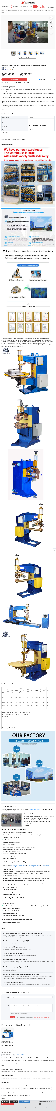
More (2, 1098)
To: (8, 1001)
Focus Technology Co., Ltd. (17, 1107)
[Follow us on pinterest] (53, 1101)
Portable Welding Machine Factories (11, 1088)
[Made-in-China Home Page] (28, 2)
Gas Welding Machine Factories (28, 1085)
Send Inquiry (14, 79)
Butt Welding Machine (20, 1057)
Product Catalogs (22, 1054)
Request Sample (28, 82)
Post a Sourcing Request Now (42, 1017)
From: (8, 997)
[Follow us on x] (47, 1101)
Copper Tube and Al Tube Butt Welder (21, 1060)
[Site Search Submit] (35, 6)
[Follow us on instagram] (49, 1101)
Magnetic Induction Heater (21, 1063)
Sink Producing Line (45, 1063)
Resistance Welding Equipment (18, 865)
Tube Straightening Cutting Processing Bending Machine (14, 1060)
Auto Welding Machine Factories (29, 1088)
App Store (5, 1101)
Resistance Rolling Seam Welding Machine (34, 1063)
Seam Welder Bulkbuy (23, 1095)
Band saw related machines (47, 1060)
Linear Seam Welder (25, 1078)
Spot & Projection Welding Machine (36, 1057)
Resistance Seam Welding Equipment (41, 1078)
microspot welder (45, 1057)
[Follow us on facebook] (45, 1101)
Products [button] (15, 6)
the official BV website (34, 809)
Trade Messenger (24, 1101)
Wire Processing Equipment (33, 865)
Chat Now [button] (42, 79)
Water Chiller (4, 1063)
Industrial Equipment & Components (14, 10)
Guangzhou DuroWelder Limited (12, 67)
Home (2, 10)
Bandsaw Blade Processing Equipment (18, 866)
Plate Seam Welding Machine (9, 1095)
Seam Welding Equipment (45, 1088)
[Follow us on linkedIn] (40, 1103)
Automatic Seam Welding (22, 1092)
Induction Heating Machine (7, 1057)
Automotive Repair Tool (42, 866)
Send (12, 1017)
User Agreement (36, 1107)
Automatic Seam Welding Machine (10, 1078)
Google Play (14, 1101)
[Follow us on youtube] (51, 1101)
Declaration (43, 1107)
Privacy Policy (50, 1107)
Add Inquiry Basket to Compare (28, 58)
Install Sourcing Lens (8, 1103)
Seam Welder (37, 10)
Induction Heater (32, 866)
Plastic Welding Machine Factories (10, 1085)
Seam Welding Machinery (8, 1092)
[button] (2, 2)
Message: (7, 1005)
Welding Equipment (28, 10)
